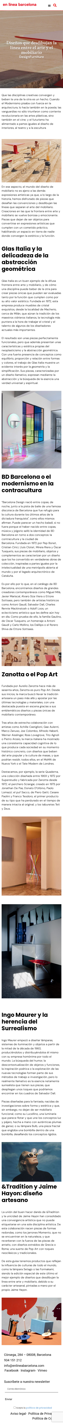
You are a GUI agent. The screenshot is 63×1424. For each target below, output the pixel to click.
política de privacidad (39, 1407)
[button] (49, 5)
